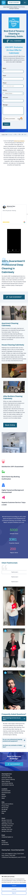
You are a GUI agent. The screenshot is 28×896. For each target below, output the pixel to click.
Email (4, 75)
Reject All (14, 893)
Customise (14, 889)
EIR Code (5, 97)
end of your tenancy (19, 141)
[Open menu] (24, 2)
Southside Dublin (6, 792)
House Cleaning (6, 775)
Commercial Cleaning (7, 783)
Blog (3, 813)
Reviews (4, 811)
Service (5, 90)
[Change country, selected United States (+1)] (4, 86)
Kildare (3, 794)
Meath (3, 798)
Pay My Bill (4, 809)
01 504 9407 (5, 842)
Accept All (14, 885)
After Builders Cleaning (8, 785)
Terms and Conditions (7, 804)
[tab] (14, 572)
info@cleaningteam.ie (7, 837)
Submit (6, 124)
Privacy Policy (5, 805)
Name (4, 68)
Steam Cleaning (6, 781)
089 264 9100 (5, 844)
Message (5, 104)
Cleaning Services (7, 774)
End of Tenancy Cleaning (8, 779)
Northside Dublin (6, 790)
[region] (14, 885)
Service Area (5, 807)
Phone (5, 83)
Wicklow (4, 796)
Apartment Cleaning (7, 777)
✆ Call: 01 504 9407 (14, 2)
